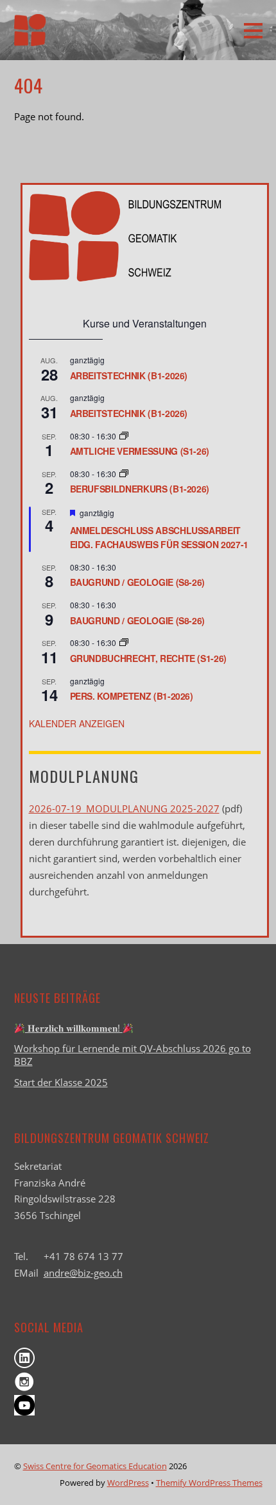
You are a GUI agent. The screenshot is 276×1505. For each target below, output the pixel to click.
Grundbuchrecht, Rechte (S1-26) (148, 658)
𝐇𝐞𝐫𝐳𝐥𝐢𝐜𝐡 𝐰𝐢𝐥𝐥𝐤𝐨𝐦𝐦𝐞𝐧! (74, 1027)
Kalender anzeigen (77, 723)
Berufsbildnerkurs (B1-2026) (140, 488)
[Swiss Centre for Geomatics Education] (30, 37)
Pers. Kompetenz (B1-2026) (131, 695)
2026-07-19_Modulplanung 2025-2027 (124, 808)
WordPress (128, 1482)
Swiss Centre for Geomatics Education (95, 1466)
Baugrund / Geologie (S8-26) (137, 582)
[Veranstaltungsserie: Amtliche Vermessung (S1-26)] (123, 435)
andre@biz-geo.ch (83, 1272)
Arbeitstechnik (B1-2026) (129, 375)
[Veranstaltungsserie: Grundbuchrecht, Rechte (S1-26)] (123, 642)
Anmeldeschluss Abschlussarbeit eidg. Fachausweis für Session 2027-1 (159, 537)
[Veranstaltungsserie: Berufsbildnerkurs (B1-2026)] (123, 473)
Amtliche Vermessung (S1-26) (140, 451)
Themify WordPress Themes (209, 1482)
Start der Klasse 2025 (61, 1082)
